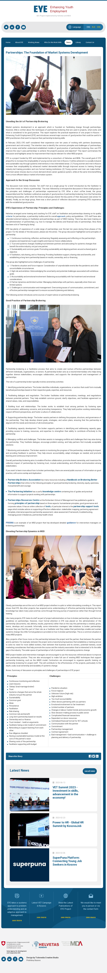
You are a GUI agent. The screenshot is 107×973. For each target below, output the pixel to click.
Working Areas (33, 42)
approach (61, 216)
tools (48, 506)
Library (78, 42)
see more (17, 920)
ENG (88, 27)
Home (8, 42)
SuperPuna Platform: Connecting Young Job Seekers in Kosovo (67, 861)
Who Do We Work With (52, 42)
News (68, 42)
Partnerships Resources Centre (24, 500)
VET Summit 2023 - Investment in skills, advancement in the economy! (66, 792)
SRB (98, 27)
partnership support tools (86, 506)
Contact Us (90, 42)
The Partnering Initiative (20, 491)
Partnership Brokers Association (24, 480)
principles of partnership (27, 503)
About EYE (19, 42)
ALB (93, 27)
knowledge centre (52, 491)
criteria (9, 216)
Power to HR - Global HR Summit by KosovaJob (68, 824)
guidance (71, 522)
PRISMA (10, 522)
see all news (90, 771)
